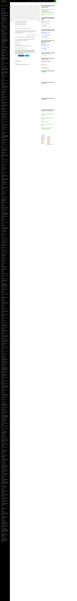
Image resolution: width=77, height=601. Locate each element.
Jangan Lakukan (3, 453)
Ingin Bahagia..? (3, 488)
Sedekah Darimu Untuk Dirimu (5, 437)
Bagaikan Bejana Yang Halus (4, 216)
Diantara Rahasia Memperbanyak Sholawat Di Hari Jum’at (4, 315)
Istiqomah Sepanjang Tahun (4, 308)
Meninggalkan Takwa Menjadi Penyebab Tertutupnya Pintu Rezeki (4, 514)
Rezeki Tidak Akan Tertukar (4, 159)
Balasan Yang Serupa (3, 320)
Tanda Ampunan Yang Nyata (4, 353)
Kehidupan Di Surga (3, 205)
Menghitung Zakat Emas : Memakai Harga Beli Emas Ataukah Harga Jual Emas (4, 404)
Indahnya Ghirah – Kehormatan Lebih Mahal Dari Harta (4, 248)
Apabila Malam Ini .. (3, 392)
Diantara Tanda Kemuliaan (4, 147)
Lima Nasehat (3, 170)
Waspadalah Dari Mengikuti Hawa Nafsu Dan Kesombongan (4, 456)
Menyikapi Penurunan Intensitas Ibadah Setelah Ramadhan (4, 344)
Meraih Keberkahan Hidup (4, 89)
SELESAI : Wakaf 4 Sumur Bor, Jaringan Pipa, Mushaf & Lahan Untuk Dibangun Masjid (4, 69)
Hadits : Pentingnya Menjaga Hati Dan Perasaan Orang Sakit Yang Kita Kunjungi (4, 87)
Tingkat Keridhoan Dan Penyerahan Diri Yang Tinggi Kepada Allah (4, 176)
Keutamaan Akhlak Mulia (4, 287)
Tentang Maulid (3, 10)
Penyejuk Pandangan (3, 421)
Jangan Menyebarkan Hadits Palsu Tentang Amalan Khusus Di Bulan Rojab (4, 504)
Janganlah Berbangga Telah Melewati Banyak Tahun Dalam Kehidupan (5, 440)
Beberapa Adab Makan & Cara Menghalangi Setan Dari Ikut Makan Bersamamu (4, 466)
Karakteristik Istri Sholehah (4, 197)
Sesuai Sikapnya (3, 78)
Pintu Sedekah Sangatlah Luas (4, 28)
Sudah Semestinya (3, 463)
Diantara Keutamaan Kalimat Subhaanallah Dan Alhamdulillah (4, 491)
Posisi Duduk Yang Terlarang (4, 407)
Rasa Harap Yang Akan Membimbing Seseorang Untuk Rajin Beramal (4, 432)
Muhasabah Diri (3, 44)
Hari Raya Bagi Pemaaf (4, 355)
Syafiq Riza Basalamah (23, 21)
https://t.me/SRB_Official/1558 (21, 47)
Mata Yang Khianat (3, 300)
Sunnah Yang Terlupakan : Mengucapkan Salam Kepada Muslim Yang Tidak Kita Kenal (4, 213)
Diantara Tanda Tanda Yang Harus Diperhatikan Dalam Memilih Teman (4, 105)
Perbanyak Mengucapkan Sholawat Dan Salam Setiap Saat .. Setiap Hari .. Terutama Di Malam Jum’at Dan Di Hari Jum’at (4, 530)
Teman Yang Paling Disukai (4, 37)
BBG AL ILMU (3, 1)
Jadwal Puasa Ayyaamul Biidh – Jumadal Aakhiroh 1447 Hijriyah (4, 526)
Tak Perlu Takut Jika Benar (4, 252)
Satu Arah (2, 157)
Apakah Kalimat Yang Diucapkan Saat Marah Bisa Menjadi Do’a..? (4, 517)
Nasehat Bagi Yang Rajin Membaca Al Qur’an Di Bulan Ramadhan (4, 311)
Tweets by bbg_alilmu (44, 55)
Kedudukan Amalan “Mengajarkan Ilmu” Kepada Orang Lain (4, 535)
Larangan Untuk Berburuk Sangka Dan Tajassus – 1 (22, 64)
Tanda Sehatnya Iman (18, 61)
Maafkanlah (2, 271)
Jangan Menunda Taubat (4, 292)
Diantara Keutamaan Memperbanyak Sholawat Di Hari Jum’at (4, 298)
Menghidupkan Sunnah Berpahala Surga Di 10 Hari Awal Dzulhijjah (4, 200)
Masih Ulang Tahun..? (3, 537)
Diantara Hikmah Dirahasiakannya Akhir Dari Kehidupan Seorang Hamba (4, 523)
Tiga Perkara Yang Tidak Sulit (4, 250)
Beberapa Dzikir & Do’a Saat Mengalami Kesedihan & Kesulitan (4, 413)
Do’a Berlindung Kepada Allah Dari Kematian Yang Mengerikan (4, 451)
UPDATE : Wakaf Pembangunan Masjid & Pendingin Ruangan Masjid (4, 18)
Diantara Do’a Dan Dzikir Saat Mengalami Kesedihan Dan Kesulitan (4, 495)
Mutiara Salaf (17, 21)
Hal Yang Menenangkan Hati (4, 338)
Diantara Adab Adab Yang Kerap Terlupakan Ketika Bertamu (4, 540)
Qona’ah (2, 61)
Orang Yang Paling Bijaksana (4, 273)
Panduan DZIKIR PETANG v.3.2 (45, 11)
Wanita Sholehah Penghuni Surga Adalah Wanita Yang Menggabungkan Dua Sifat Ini (4, 40)
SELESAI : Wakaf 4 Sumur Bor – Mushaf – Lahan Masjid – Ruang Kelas (5, 281)
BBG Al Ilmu (23, 26)
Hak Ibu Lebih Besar (3, 225)
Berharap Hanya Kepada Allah (4, 397)
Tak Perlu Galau (3, 195)
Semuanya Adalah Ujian (4, 66)
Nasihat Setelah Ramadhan (4, 346)
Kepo (2, 506)
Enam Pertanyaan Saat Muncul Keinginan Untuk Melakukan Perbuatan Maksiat (5, 179)
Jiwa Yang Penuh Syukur (4, 233)
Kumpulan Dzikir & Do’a (45, 121)
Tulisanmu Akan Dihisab (4, 35)
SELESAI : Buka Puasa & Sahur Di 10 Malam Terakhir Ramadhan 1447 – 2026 (4, 375)
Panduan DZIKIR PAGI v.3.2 (45, 10)
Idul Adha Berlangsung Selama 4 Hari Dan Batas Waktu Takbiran (5, 188)
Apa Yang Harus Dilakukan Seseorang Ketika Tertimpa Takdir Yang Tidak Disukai (4, 228)
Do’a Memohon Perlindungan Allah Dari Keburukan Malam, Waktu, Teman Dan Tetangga (4, 416)
